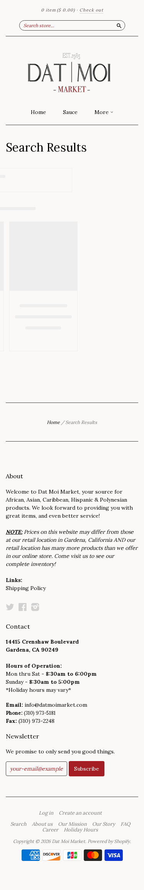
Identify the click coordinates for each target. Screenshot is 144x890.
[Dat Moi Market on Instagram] (35, 606)
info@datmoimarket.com (56, 704)
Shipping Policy (26, 588)
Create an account (80, 813)
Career (50, 830)
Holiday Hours (81, 830)
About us (42, 824)
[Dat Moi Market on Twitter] (10, 606)
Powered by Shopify (109, 841)
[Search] (119, 25)
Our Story (103, 824)
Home (38, 112)
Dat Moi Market (68, 841)
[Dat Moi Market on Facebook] (22, 606)
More (102, 112)
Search (18, 824)
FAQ (125, 824)
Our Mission (72, 824)
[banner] (72, 70)
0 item (58, 10)
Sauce (70, 112)
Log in (46, 813)
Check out (91, 10)
